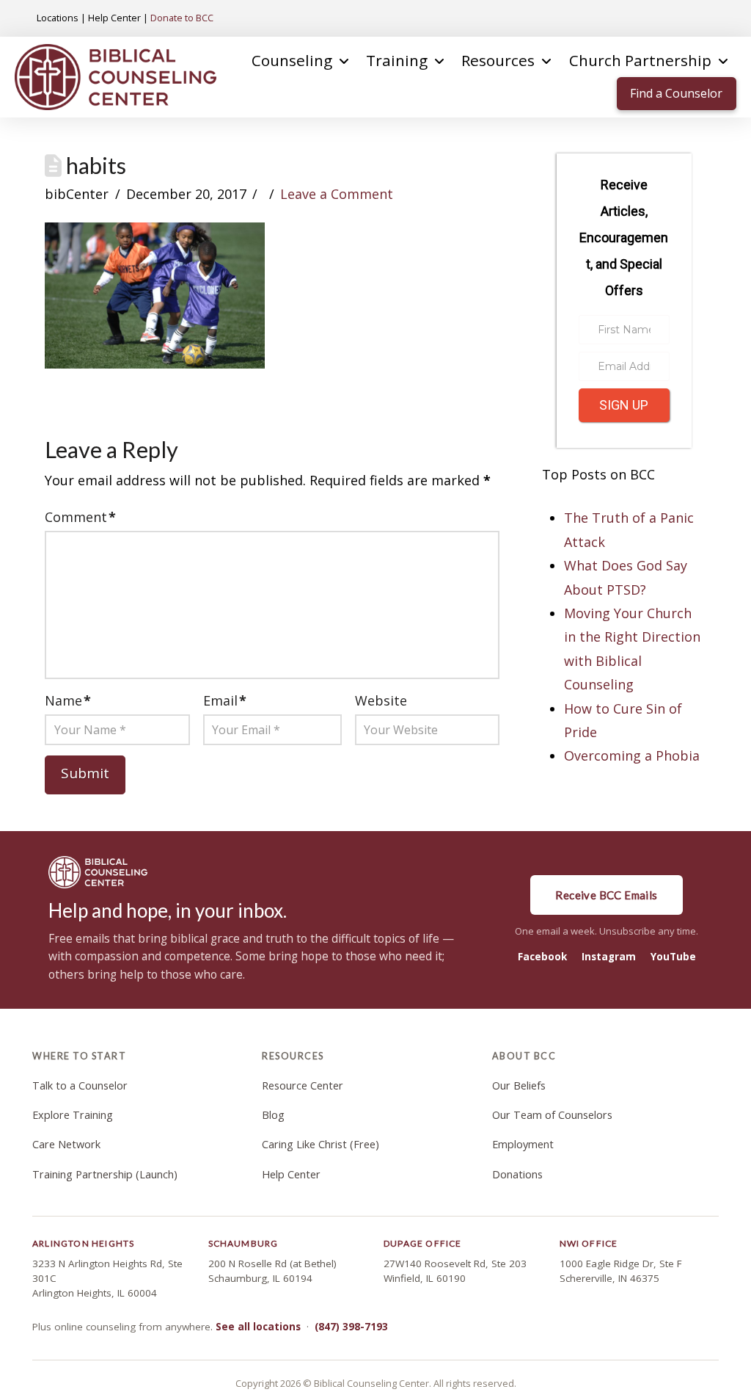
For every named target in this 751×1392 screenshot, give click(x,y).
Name (68, 700)
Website (381, 700)
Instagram (609, 956)
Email (224, 700)
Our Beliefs (519, 1085)
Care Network (66, 1144)
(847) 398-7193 (351, 1326)
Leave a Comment (336, 194)
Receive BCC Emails (606, 895)
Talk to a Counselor (80, 1085)
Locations (57, 17)
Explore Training (72, 1115)
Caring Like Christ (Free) (320, 1144)
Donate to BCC (181, 17)
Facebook (542, 956)
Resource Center (302, 1085)
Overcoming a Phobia (632, 755)
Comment (80, 517)
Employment (523, 1144)
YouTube (673, 956)
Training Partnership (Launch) (104, 1174)
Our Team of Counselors (552, 1115)
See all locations (258, 1326)
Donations (517, 1174)
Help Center (114, 17)
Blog (273, 1115)
